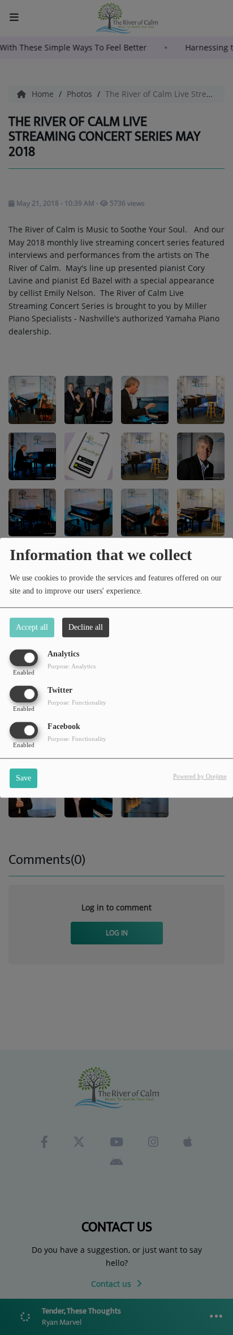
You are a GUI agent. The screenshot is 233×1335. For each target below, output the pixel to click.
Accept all (32, 627)
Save (23, 778)
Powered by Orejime (200, 776)
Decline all (85, 627)
